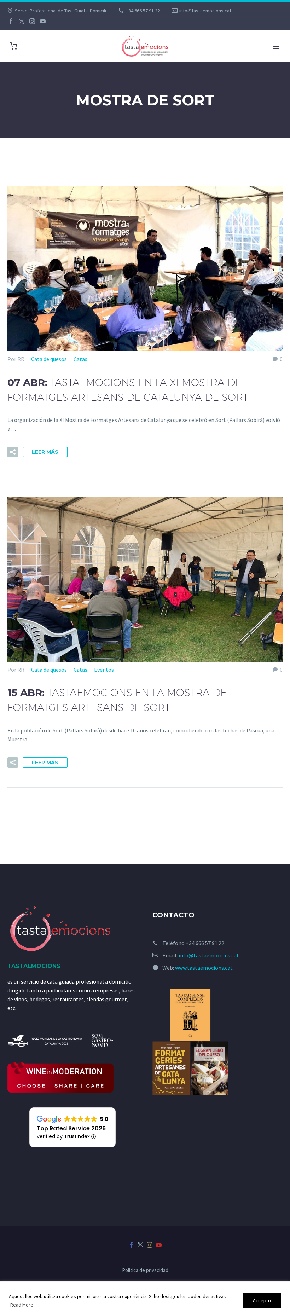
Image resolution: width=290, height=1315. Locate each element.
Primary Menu (276, 46)
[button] (12, 452)
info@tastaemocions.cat (205, 10)
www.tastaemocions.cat (204, 967)
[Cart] (13, 46)
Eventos (104, 669)
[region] (145, 1298)
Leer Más (45, 452)
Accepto (262, 1300)
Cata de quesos (49, 359)
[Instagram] (32, 21)
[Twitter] (21, 21)
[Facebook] (11, 21)
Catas (80, 359)
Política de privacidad (145, 1270)
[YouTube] (42, 21)
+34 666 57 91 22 (143, 10)
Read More (21, 1305)
